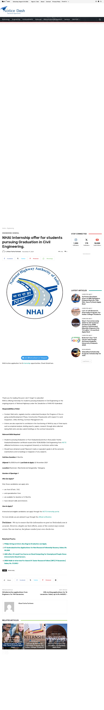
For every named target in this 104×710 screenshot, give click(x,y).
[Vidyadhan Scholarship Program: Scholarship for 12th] (75, 352)
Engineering (10, 228)
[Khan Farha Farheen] (3, 251)
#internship (11, 570)
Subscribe (97, 238)
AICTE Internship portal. (50, 512)
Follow (76, 238)
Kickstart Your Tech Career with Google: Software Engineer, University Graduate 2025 (90, 341)
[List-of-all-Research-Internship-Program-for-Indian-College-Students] (35, 636)
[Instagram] (96, 1)
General (15, 233)
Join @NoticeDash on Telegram (35, 358)
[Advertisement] (51, 10)
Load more (86, 361)
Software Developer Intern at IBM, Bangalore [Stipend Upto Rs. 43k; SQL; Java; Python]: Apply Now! (13, 643)
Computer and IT (12, 637)
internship (26, 363)
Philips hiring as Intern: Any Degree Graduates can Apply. (25, 544)
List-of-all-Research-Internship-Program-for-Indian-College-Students (34, 645)
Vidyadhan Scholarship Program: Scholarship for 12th (91, 353)
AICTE (64, 442)
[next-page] (6, 652)
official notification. (45, 517)
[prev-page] (3, 652)
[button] (99, 19)
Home (4, 228)
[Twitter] (101, 1)
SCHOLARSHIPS (86, 349)
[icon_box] (65, 2)
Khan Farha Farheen (14, 251)
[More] (56, 580)
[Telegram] (98, 1)
